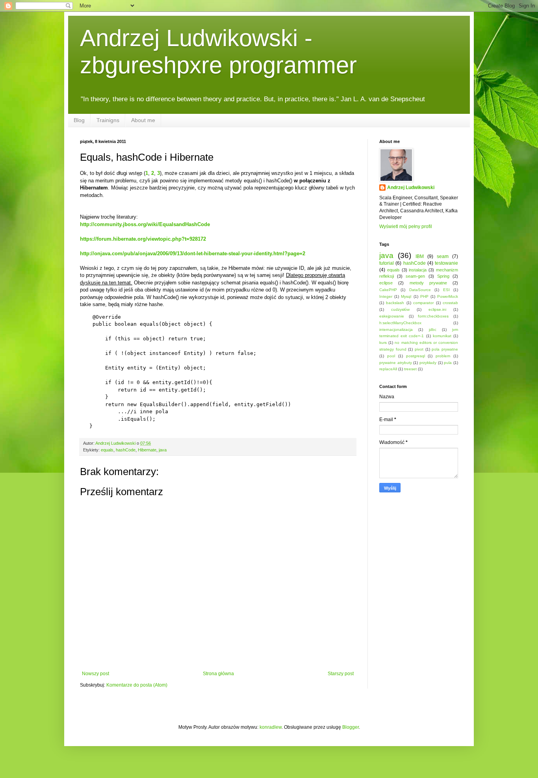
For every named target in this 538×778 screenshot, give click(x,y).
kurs (383, 342)
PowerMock (447, 296)
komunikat (442, 336)
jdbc (432, 329)
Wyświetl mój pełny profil (405, 226)
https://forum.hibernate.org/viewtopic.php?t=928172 (143, 239)
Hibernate (147, 449)
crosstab (450, 303)
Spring (443, 276)
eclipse (386, 282)
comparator (423, 303)
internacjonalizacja (396, 329)
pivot (419, 349)
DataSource (420, 290)
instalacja (418, 269)
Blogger (350, 727)
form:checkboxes (433, 316)
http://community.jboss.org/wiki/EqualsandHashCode (145, 224)
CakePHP (388, 290)
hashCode (125, 449)
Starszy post (341, 673)
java (163, 449)
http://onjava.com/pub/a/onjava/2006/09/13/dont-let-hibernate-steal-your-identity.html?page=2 (192, 253)
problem (443, 356)
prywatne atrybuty (395, 362)
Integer (385, 296)
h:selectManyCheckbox (400, 323)
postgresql (415, 356)
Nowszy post (95, 673)
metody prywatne (428, 282)
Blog (79, 120)
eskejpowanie (391, 316)
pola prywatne (445, 349)
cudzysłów (400, 309)
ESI (446, 290)
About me (143, 120)
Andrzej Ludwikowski (410, 187)
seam (443, 256)
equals (107, 449)
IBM (420, 256)
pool (391, 356)
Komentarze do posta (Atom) (136, 685)
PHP (424, 296)
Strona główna (218, 673)
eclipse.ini (437, 309)
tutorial (386, 263)
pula (448, 362)
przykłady (427, 362)
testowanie (446, 263)
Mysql (406, 296)
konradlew (271, 727)
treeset (410, 369)
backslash (395, 303)
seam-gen (415, 276)
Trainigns (107, 120)
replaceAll (388, 369)
